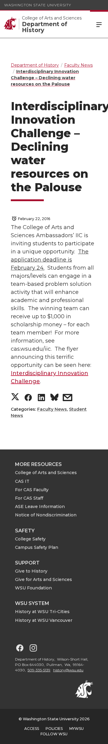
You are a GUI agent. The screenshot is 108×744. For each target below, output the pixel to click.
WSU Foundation (33, 588)
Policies (54, 728)
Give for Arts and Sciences (43, 579)
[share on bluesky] (54, 398)
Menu (99, 24)
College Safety (30, 539)
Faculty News (52, 409)
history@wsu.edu (68, 670)
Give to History (31, 571)
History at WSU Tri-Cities (42, 611)
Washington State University (37, 5)
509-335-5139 (39, 670)
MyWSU (76, 728)
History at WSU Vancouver (43, 620)
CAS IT (22, 481)
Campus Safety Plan (36, 547)
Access (31, 728)
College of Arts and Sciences (46, 472)
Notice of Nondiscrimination (45, 515)
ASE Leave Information (40, 506)
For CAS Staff (29, 498)
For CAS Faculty (32, 489)
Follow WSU (54, 734)
